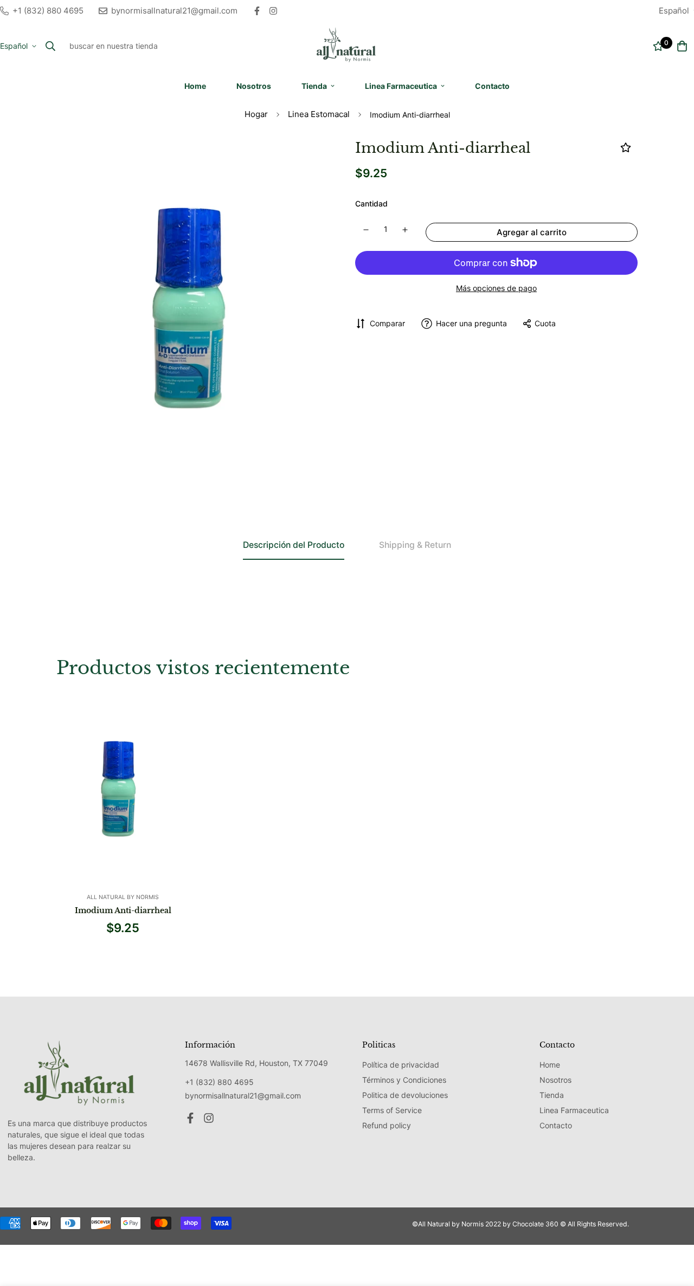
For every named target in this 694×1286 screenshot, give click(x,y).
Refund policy (386, 1125)
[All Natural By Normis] (347, 46)
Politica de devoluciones (405, 1095)
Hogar (256, 114)
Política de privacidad (400, 1064)
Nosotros (253, 86)
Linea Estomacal (319, 114)
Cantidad (371, 203)
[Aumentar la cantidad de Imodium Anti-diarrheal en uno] (405, 229)
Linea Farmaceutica (401, 86)
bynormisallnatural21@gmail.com (243, 1095)
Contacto (492, 86)
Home (195, 86)
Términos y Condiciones (404, 1079)
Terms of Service (392, 1110)
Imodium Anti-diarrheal (123, 910)
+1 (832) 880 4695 (219, 1082)
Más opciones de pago (496, 288)
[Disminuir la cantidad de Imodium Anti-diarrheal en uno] (366, 229)
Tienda (314, 86)
